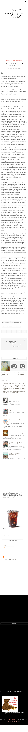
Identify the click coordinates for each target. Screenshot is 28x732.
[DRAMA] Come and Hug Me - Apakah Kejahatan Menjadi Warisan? (16, 443)
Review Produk (8, 388)
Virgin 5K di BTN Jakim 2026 (15, 410)
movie (11, 391)
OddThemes (12, 719)
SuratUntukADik (19, 388)
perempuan (19, 391)
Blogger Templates (14, 721)
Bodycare (9, 383)
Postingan (7, 545)
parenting (14, 391)
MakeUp (23, 385)
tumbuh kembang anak (13, 392)
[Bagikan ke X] (8, 331)
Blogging (5, 383)
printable (4, 392)
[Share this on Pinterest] (14, 331)
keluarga (23, 389)
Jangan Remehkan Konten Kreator (15, 399)
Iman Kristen (9, 60)
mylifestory (5, 326)
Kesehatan (17, 385)
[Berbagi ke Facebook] (3, 331)
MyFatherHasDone (9, 387)
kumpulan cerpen (6, 391)
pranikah (23, 391)
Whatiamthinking (15, 326)
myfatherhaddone (18, 60)
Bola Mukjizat (15, 383)
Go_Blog (6, 556)
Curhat (23, 383)
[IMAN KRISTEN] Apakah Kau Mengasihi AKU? (15, 454)
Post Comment (17, 68)
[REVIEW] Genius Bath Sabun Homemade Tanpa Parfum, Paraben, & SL (17, 432)
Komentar (7, 548)
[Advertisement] (14, 35)
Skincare (14, 388)
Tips (24, 388)
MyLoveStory (20, 387)
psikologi (7, 392)
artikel (4, 389)
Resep (4, 388)
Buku (20, 383)
